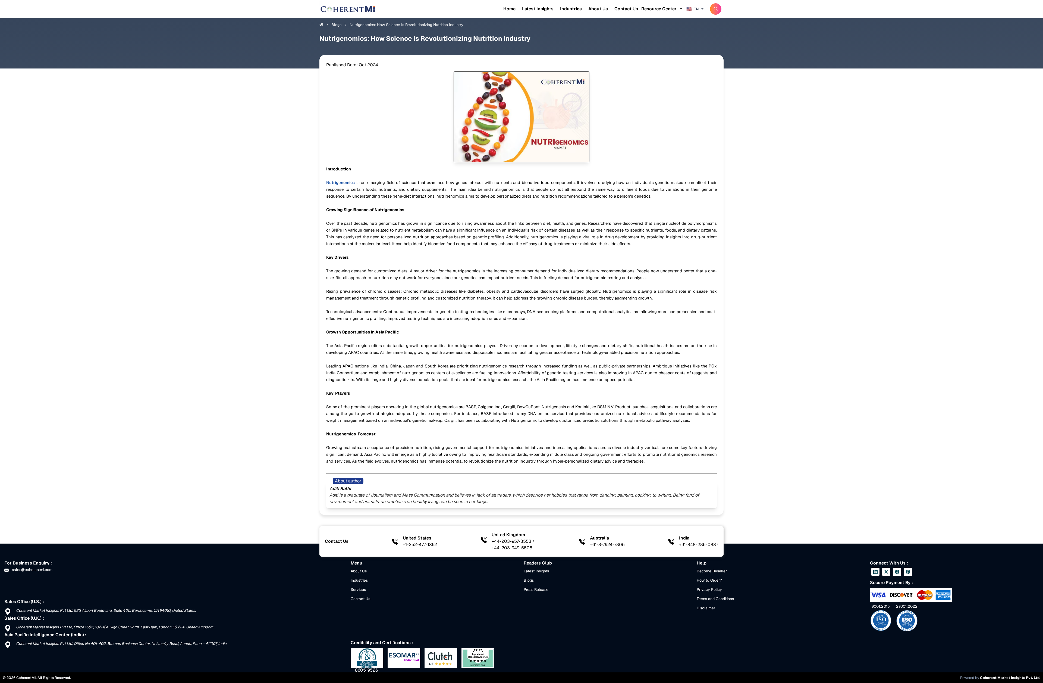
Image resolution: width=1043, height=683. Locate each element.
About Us (598, 9)
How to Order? (709, 580)
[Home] (347, 9)
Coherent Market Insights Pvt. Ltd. (1010, 677)
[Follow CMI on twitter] (886, 572)
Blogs (529, 580)
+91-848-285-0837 (698, 544)
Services (358, 589)
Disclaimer (706, 608)
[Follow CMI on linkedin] (875, 572)
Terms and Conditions (715, 598)
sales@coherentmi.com (31, 569)
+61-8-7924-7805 (607, 544)
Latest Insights (538, 9)
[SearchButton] (715, 9)
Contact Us (626, 9)
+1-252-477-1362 (420, 544)
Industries (571, 9)
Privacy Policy (709, 589)
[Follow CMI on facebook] (897, 572)
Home (509, 9)
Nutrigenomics (340, 182)
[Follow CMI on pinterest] (908, 572)
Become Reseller (712, 571)
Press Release (536, 589)
